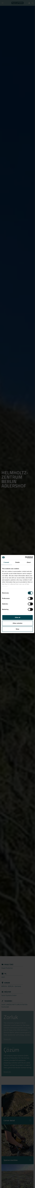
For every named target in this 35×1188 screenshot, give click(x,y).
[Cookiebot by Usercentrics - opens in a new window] (25, 557)
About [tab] (29, 562)
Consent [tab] (6, 562)
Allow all (17, 617)
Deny (17, 629)
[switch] (30, 598)
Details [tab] (17, 562)
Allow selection (17, 623)
